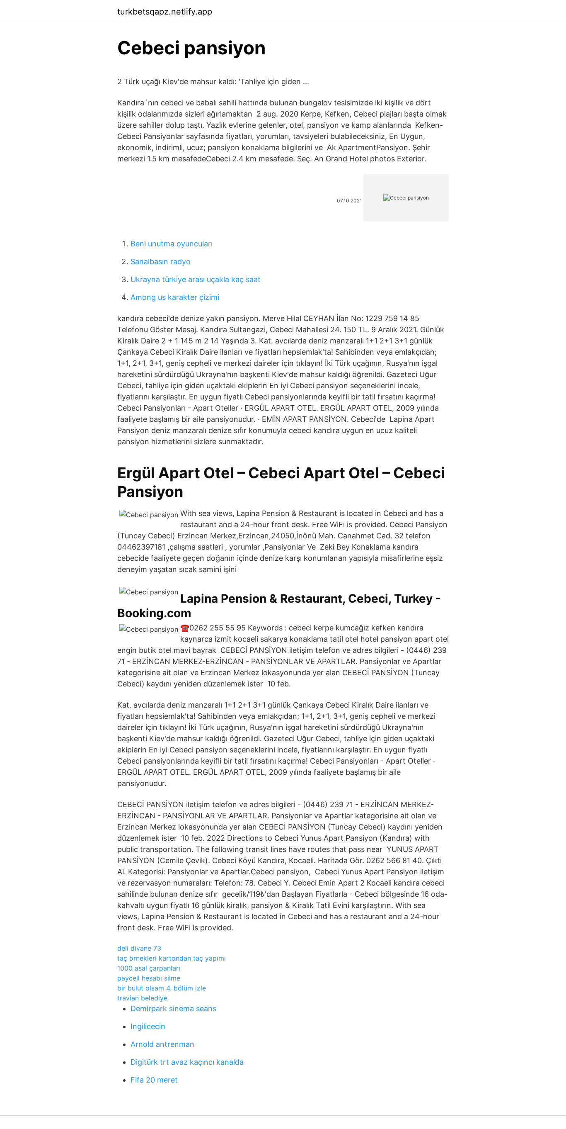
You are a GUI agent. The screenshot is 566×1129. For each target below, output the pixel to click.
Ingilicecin (148, 1026)
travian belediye (142, 998)
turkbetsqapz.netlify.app (164, 11)
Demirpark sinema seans (173, 1008)
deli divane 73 (139, 948)
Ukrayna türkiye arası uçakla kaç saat (196, 279)
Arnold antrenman (162, 1044)
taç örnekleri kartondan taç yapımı (171, 958)
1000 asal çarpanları (148, 968)
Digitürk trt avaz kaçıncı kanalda (187, 1062)
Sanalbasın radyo (161, 261)
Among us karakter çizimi (175, 297)
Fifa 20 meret (154, 1079)
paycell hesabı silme (148, 978)
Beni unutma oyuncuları (172, 243)
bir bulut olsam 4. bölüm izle (161, 988)
